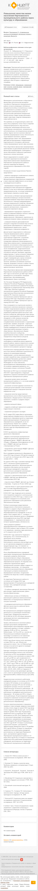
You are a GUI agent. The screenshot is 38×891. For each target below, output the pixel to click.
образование (20, 85)
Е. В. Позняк (14, 42)
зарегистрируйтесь (17, 840)
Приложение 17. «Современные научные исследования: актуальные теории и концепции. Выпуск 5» (17, 34)
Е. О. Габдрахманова (26, 42)
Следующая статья (27, 27)
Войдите (6, 840)
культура (9, 87)
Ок (33, 882)
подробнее (4, 888)
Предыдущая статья (11, 27)
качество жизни (17, 87)
